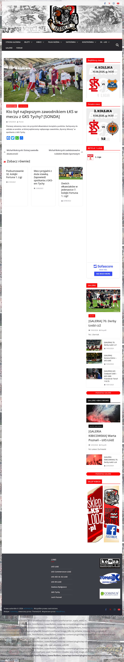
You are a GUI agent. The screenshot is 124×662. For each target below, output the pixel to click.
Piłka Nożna (23, 106)
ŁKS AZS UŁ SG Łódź (59, 577)
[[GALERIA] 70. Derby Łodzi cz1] (94, 345)
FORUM (19, 48)
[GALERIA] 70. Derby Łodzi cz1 (110, 343)
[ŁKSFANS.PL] (62, 7)
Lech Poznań (56, 597)
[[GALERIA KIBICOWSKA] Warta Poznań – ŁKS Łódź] (103, 413)
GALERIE (9, 48)
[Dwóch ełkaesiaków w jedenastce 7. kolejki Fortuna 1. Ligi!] (71, 168)
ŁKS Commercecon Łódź (61, 572)
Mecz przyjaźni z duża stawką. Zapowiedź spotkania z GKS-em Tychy (43, 177)
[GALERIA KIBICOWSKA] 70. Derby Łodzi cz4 (111, 459)
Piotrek (21, 122)
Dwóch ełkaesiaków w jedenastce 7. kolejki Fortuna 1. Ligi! (69, 190)
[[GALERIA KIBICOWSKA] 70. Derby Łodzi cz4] (94, 461)
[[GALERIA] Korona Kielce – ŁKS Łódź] (94, 360)
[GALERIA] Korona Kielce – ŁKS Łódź (110, 358)
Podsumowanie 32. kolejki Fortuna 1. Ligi (15, 174)
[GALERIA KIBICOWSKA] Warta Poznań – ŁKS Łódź (102, 435)
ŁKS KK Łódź (56, 582)
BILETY (27, 42)
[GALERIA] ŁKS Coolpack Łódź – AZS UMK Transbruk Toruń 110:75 (111, 376)
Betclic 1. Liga (11, 106)
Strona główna (13, 42)
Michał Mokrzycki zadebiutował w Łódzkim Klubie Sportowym (64, 152)
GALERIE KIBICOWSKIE (95, 426)
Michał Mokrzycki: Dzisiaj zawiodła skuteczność (22, 152)
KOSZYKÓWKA (88, 42)
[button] (31, 42)
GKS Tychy (55, 592)
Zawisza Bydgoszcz (59, 587)
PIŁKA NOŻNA (53, 42)
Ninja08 (103, 330)
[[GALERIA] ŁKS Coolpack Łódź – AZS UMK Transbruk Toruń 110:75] (94, 378)
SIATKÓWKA (71, 42)
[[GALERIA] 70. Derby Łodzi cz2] (103, 300)
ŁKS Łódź (55, 566)
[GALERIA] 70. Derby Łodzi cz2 (102, 323)
